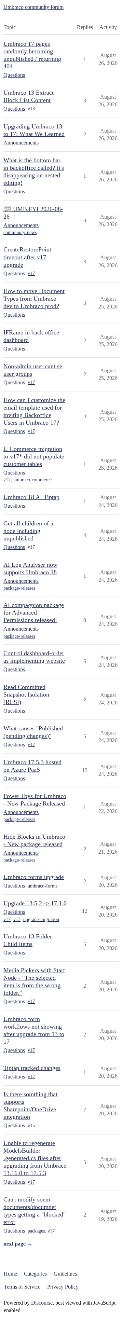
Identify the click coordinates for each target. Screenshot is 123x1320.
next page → (17, 1244)
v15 (31, 1125)
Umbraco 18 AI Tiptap (31, 497)
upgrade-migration (41, 919)
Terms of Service (22, 1287)
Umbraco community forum (33, 7)
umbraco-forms (42, 886)
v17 (31, 273)
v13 (31, 108)
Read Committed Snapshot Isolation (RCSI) (26, 694)
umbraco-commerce (32, 479)
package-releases (19, 588)
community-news (20, 232)
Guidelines (65, 1274)
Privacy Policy (63, 1287)
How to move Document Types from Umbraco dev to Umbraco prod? (34, 299)
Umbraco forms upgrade (33, 877)
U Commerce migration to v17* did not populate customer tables (33, 456)
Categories (35, 1274)
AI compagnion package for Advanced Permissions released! (33, 612)
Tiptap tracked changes (31, 1067)
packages (36, 1231)
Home (10, 1274)
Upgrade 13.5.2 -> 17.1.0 (35, 903)
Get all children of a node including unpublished (28, 531)
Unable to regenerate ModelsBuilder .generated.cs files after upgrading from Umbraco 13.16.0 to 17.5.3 (35, 1158)
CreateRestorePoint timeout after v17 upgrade (27, 257)
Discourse (42, 1303)
